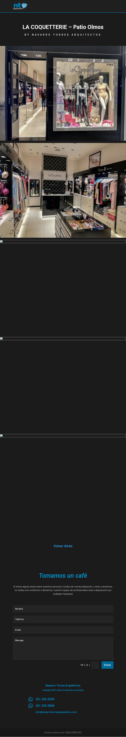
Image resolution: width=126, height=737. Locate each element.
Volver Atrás (63, 546)
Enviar (107, 665)
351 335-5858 (45, 706)
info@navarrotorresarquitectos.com (56, 712)
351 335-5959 (45, 699)
